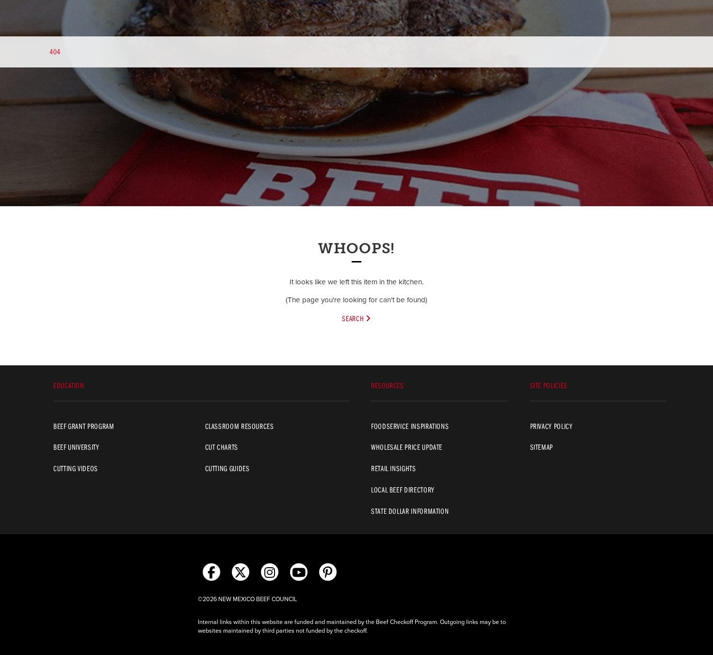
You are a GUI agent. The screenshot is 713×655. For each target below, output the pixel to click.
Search (353, 318)
